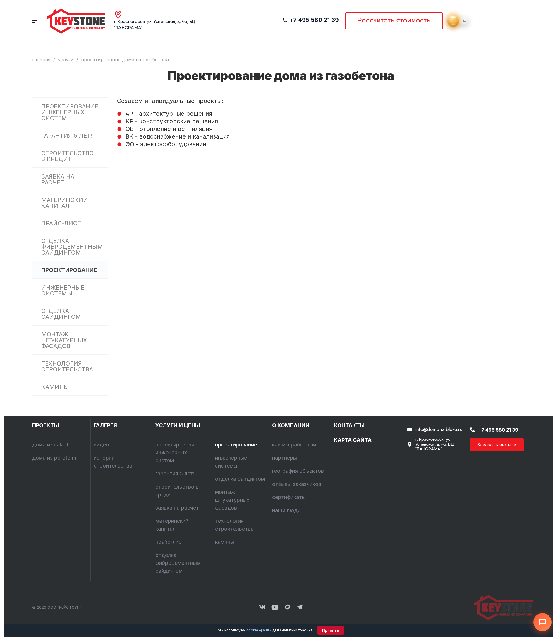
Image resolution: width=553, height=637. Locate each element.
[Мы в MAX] (287, 607)
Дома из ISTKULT (50, 445)
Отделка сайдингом (61, 313)
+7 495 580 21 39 (314, 20)
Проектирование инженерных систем (69, 112)
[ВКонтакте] (262, 607)
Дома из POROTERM (54, 458)
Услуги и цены (177, 425)
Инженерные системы (62, 290)
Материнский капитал (64, 202)
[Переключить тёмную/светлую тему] (459, 20)
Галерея (105, 425)
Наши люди (286, 510)
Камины (55, 386)
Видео (101, 445)
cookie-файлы (259, 630)
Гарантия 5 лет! (66, 135)
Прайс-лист (61, 223)
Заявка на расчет (57, 179)
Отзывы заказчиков (296, 484)
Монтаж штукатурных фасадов (64, 340)
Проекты (45, 425)
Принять (330, 630)
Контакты (349, 425)
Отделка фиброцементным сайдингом (72, 246)
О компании (291, 425)
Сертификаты (289, 497)
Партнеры (284, 458)
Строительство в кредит (67, 156)
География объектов (298, 471)
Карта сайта (353, 440)
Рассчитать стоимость (394, 20)
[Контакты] (500, 607)
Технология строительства (67, 366)
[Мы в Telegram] (300, 607)
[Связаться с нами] (542, 622)
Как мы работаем (294, 445)
